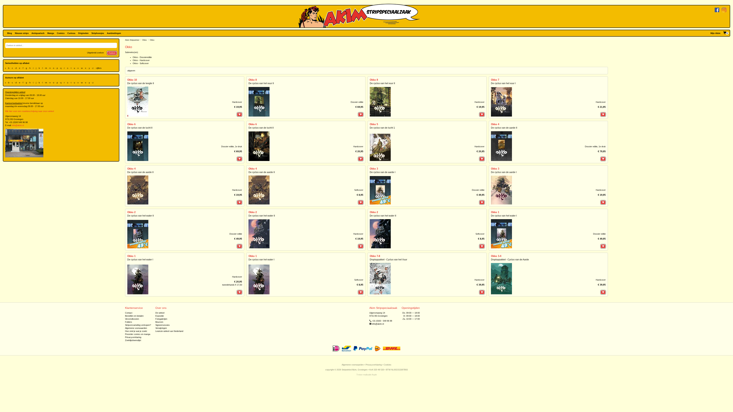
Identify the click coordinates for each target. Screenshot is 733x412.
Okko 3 (374, 168)
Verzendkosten (132, 319)
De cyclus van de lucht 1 (382, 127)
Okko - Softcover (141, 63)
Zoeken (111, 53)
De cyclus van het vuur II (261, 83)
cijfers (99, 68)
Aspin (374, 374)
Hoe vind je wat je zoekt (136, 331)
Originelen (83, 33)
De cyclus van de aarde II (504, 127)
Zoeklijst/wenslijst (133, 340)
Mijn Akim (715, 33)
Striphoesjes (97, 33)
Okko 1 (495, 212)
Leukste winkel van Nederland (169, 331)
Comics (61, 33)
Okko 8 (253, 79)
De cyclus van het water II (140, 215)
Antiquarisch (37, 33)
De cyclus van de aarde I (382, 172)
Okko (144, 40)
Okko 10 (132, 79)
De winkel (159, 313)
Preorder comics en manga (137, 334)
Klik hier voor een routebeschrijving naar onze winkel (29, 111)
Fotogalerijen (161, 319)
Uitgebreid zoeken (95, 53)
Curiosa (71, 33)
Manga (50, 33)
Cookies (387, 365)
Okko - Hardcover (141, 60)
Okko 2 (131, 212)
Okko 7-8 (375, 256)
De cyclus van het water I (504, 215)
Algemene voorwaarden (136, 328)
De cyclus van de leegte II (140, 83)
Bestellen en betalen (134, 316)
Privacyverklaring (133, 337)
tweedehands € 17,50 (232, 285)
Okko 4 (495, 124)
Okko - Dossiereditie (142, 57)
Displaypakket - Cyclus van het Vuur (388, 259)
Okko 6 (131, 124)
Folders (128, 322)
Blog (9, 33)
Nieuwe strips (22, 33)
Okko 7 (495, 79)
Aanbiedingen (114, 33)
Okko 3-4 (496, 256)
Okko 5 (374, 124)
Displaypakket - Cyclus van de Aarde (510, 259)
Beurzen (159, 322)
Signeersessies (162, 325)
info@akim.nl (18, 125)
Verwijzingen (161, 328)
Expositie (159, 316)
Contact (128, 313)
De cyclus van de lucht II (139, 127)
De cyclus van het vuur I (503, 83)
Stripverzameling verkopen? (138, 325)
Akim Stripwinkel (132, 40)
